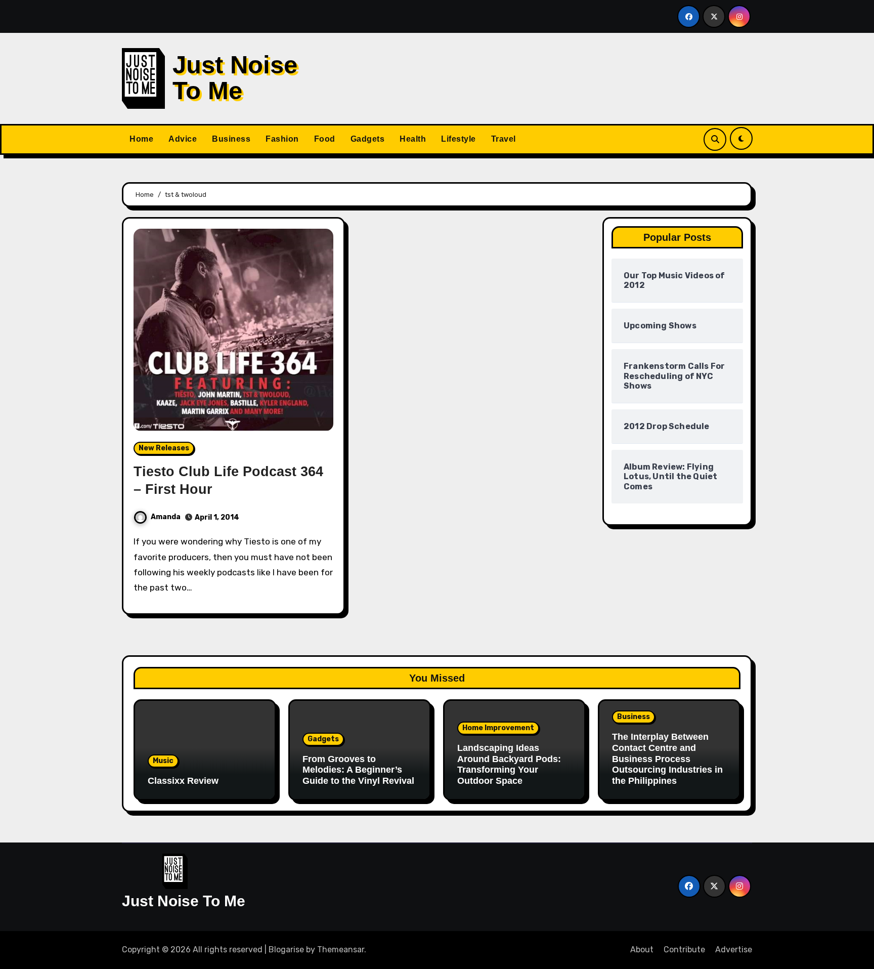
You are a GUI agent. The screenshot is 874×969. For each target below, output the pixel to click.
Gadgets (368, 139)
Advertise (733, 949)
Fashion (282, 139)
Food (324, 139)
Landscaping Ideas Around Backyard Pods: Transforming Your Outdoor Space (509, 764)
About (641, 949)
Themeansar (340, 949)
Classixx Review (183, 781)
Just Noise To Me (234, 77)
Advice (182, 139)
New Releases (164, 448)
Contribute (684, 949)
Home (141, 139)
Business (231, 139)
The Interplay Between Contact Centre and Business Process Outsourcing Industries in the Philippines (667, 758)
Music (163, 760)
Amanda (166, 517)
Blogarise (286, 949)
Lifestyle (458, 139)
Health (413, 139)
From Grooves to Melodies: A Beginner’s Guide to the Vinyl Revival (358, 770)
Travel (503, 139)
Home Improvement (498, 728)
